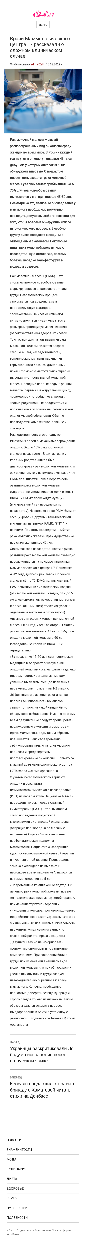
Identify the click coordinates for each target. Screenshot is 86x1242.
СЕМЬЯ (12, 1198)
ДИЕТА (12, 1179)
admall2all (37, 64)
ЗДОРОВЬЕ (15, 1188)
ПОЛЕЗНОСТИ (17, 1218)
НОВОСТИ (14, 1140)
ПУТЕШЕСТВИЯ (18, 1208)
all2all (10, 1230)
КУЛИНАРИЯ (16, 1169)
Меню (43, 25)
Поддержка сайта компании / (35, 1230)
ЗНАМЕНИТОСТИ (19, 1150)
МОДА (11, 1159)
